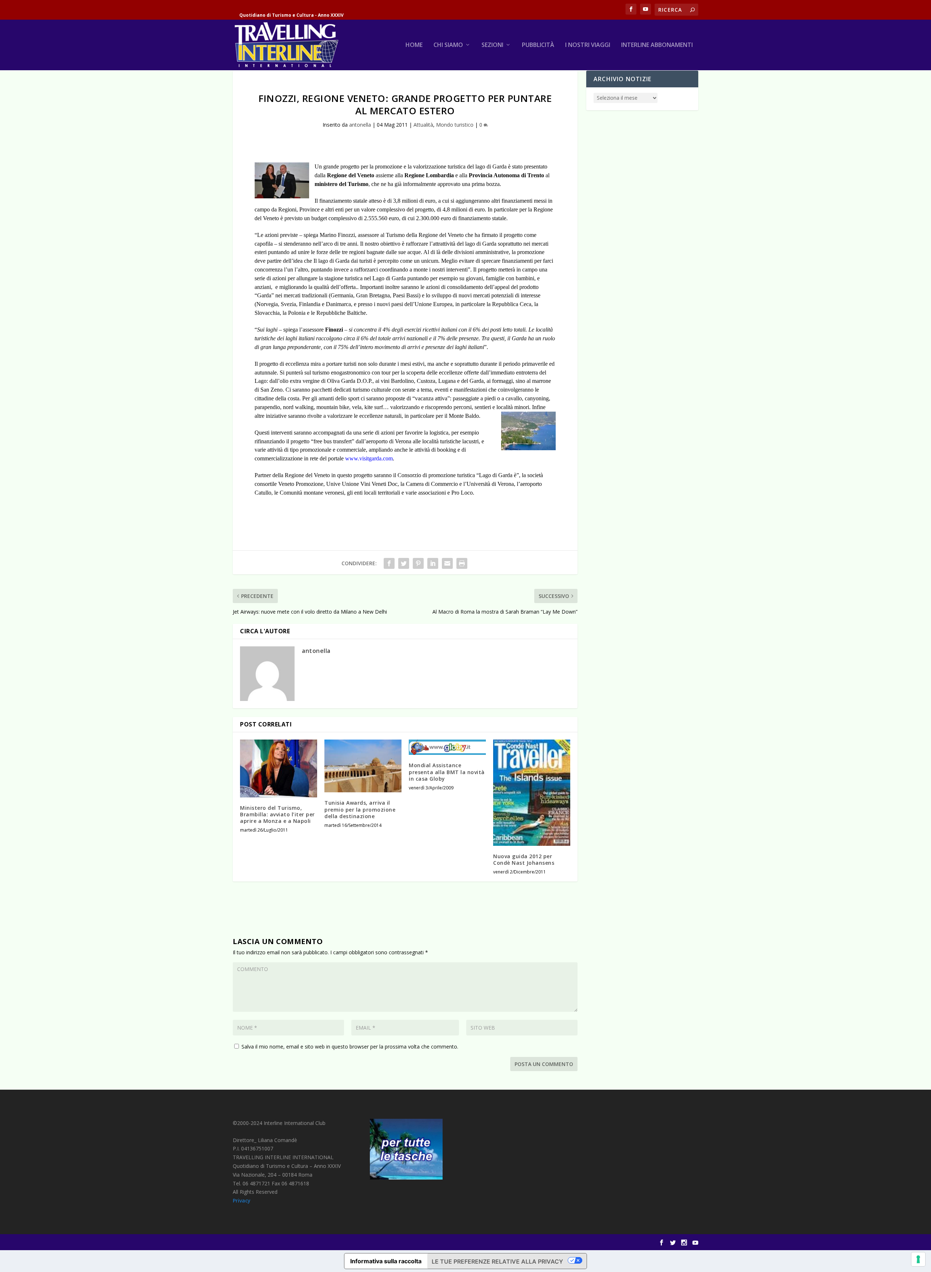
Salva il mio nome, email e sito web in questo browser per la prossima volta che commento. (349, 1046)
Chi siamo (448, 45)
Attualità (423, 124)
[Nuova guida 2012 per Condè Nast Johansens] (531, 793)
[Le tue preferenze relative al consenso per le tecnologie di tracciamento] (918, 1259)
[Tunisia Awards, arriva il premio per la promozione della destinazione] (362, 766)
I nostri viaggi (587, 45)
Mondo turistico (455, 124)
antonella (360, 124)
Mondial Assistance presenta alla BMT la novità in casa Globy (447, 772)
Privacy (242, 1200)
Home (414, 45)
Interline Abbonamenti (657, 45)
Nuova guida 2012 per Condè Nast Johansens (523, 859)
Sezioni (492, 45)
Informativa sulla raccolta (385, 1261)
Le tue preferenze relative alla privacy (497, 1261)
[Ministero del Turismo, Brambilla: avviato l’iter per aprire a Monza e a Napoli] (278, 768)
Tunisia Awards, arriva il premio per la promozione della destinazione (359, 809)
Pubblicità (538, 45)
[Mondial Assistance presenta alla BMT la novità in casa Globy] (447, 747)
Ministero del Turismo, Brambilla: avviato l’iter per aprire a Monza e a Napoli (277, 814)
